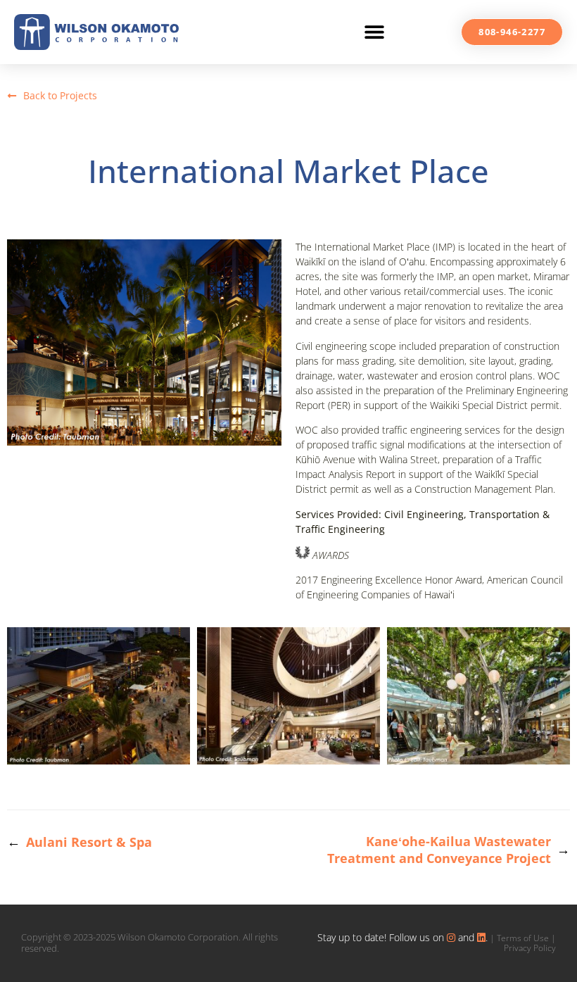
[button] (374, 32)
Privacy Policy (530, 948)
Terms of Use (523, 938)
